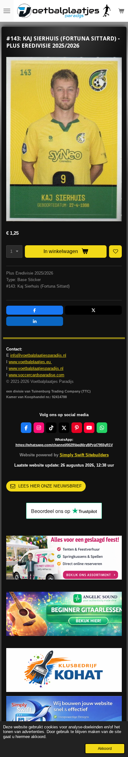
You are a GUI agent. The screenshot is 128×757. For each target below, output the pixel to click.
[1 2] (14, 251)
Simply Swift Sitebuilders (84, 455)
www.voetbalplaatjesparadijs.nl (36, 368)
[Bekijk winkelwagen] (121, 11)
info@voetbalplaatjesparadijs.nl (38, 355)
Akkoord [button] (105, 748)
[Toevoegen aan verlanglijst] (115, 251)
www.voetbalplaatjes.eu (30, 362)
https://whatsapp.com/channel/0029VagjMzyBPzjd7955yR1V (64, 445)
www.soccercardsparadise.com (36, 375)
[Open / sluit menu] (7, 11)
